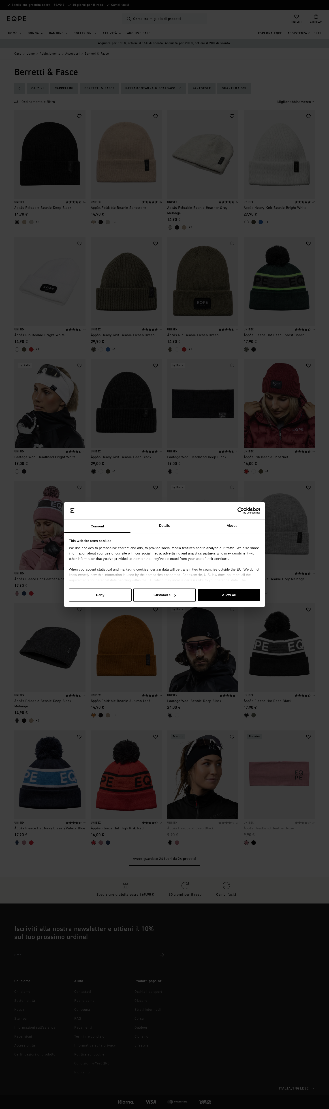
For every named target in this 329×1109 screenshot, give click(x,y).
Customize (162, 595)
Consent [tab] (97, 526)
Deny (100, 595)
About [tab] (232, 525)
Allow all (229, 595)
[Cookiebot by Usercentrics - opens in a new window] (240, 510)
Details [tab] (164, 525)
